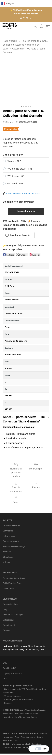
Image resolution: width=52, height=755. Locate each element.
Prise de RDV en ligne (13, 614)
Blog (5, 609)
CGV (5, 678)
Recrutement (9, 625)
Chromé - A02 (14, 161)
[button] (10, 26)
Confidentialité (9, 668)
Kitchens (7, 552)
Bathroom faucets (11, 541)
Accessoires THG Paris (24, 48)
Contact (6, 630)
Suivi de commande (16, 489)
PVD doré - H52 (15, 183)
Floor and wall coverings (14, 546)
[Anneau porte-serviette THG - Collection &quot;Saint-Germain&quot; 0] (26, 80)
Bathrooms (8, 531)
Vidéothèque (8, 620)
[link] (26, 18)
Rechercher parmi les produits (16, 472)
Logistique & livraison (12, 673)
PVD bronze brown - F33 (19, 169)
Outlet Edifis (8, 588)
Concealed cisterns (11, 525)
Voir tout (6, 562)
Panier (16, 502)
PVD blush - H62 (15, 176)
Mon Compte (35, 468)
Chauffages (8, 557)
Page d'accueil (10, 41)
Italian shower (9, 536)
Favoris (36, 487)
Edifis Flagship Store (12, 583)
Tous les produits (30, 41)
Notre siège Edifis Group (14, 578)
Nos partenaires (10, 604)
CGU (5, 663)
